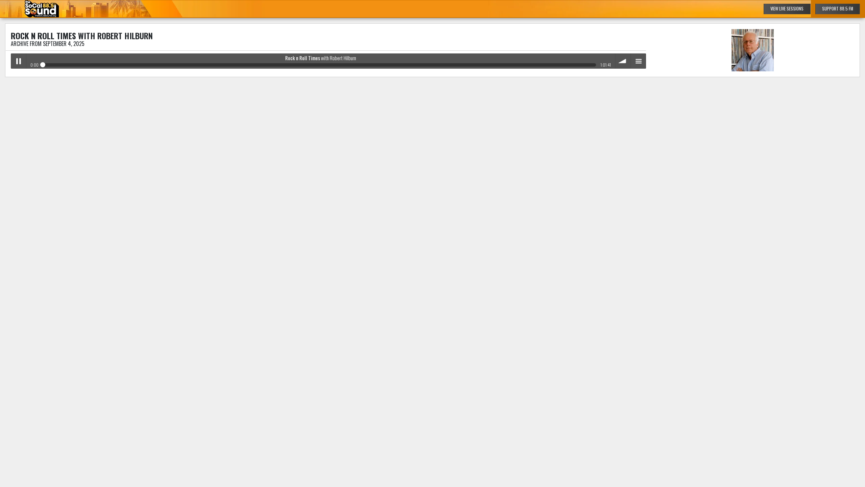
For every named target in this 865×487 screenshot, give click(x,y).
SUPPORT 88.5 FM (837, 8)
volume (623, 61)
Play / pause (18, 61)
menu (638, 61)
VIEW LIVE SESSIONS (787, 8)
